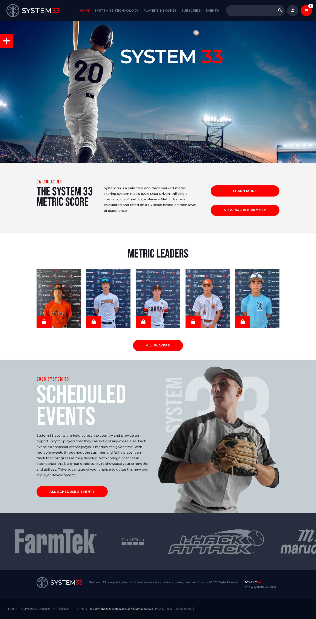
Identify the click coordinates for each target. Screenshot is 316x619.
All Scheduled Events (72, 491)
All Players (158, 345)
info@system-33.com (260, 587)
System (253, 582)
